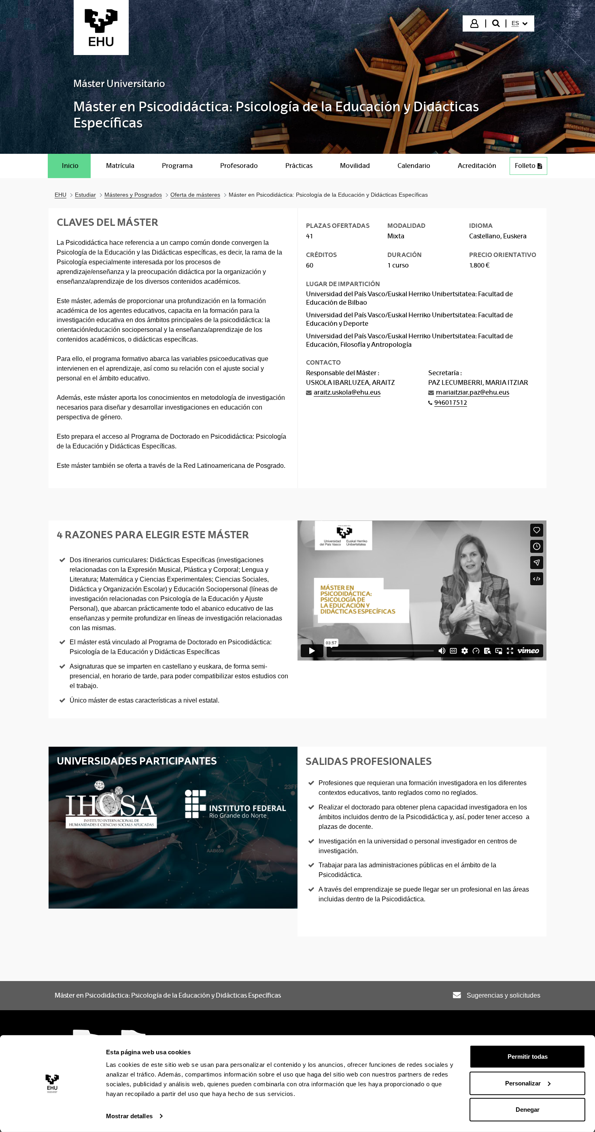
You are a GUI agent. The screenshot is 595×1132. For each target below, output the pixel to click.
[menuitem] (519, 23)
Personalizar (523, 1082)
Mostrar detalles (129, 1116)
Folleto (525, 166)
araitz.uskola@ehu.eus (347, 392)
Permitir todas (528, 1056)
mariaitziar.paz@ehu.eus (472, 392)
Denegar (528, 1109)
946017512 (450, 402)
